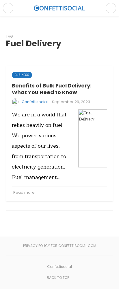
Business (22, 75)
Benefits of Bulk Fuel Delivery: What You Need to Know (52, 89)
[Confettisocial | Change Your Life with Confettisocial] (59, 8)
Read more (24, 192)
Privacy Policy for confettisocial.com (59, 245)
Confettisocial (35, 102)
